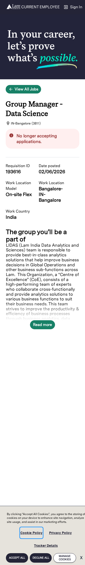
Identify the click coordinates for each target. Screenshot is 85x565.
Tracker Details (46, 545)
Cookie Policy (31, 533)
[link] (13, 7)
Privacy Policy (60, 533)
